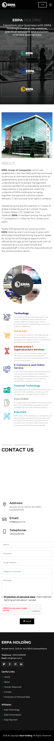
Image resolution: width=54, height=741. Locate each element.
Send (28, 621)
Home (7, 677)
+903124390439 (16, 534)
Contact (8, 692)
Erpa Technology (12, 710)
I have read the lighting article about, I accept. (28, 598)
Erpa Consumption (12, 715)
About (7, 682)
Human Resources (12, 687)
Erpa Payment (11, 720)
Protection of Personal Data (17, 697)
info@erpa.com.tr (17, 522)
